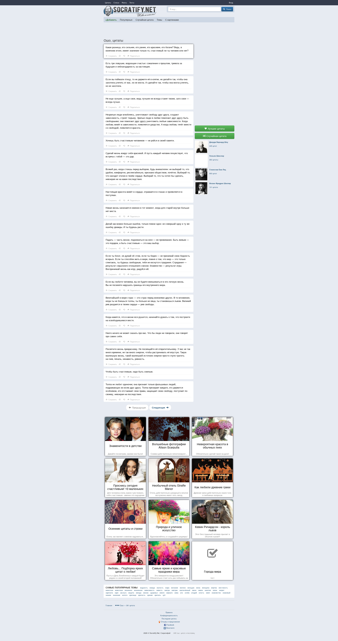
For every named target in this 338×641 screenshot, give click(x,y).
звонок (145, 592)
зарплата (109, 592)
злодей (194, 592)
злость (201, 592)
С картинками (172, 19)
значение (116, 595)
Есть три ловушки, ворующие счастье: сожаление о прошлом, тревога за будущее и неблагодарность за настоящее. (144, 64)
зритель (157, 595)
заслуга (123, 592)
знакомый (226, 592)
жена (198, 587)
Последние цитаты (169, 618)
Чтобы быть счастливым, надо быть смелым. (129, 371)
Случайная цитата (145, 19)
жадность (144, 587)
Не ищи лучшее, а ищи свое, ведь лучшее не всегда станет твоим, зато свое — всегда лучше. (147, 100)
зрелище (132, 595)
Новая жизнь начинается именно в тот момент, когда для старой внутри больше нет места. (147, 209)
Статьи (116, 2)
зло (181, 592)
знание (108, 595)
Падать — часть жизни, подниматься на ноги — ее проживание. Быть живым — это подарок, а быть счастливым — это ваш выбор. (147, 241)
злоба (187, 592)
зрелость (141, 595)
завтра (167, 590)
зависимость (149, 590)
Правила (169, 612)
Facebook (170, 625)
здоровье (154, 592)
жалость (160, 587)
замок (200, 590)
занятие (208, 590)
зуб (164, 595)
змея (208, 592)
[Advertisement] (169, 30)
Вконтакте (170, 628)
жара (167, 587)
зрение (150, 595)
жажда (152, 587)
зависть (159, 590)
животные (119, 590)
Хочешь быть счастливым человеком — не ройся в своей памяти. (140, 140)
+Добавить (111, 19)
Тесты (131, 2)
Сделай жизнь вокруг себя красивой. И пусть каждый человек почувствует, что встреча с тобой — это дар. (147, 154)
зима (176, 592)
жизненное (138, 590)
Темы (159, 19)
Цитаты (108, 2)
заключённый (184, 590)
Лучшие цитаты (216, 128)
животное (109, 590)
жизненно (128, 590)
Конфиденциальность (169, 615)
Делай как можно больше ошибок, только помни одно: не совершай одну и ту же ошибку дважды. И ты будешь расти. (147, 225)
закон (194, 590)
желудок (190, 587)
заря (116, 592)
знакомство (216, 592)
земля (161, 592)
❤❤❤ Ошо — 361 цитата (125, 605)
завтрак (175, 590)
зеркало (169, 592)
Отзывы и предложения (170, 621)
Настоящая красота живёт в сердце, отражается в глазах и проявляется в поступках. (144, 193)
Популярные (126, 19)
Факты (124, 2)
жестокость (223, 587)
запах (215, 590)
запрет (221, 590)
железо (183, 587)
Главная (109, 605)
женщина (205, 587)
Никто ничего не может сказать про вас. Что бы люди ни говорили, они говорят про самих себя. (147, 334)
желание (174, 587)
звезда (138, 592)
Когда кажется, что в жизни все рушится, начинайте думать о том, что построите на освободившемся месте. (148, 318)
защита (131, 592)
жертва (214, 587)
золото (124, 595)
